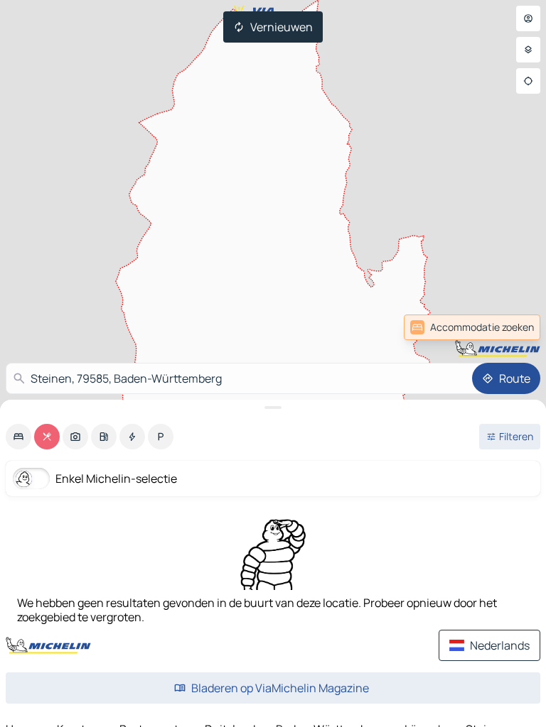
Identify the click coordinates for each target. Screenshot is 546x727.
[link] (509, 327)
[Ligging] (528, 81)
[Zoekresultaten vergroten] (273, 407)
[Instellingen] (528, 49)
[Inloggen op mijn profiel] (528, 18)
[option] (18, 436)
